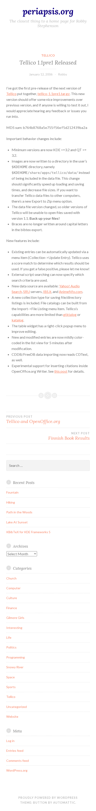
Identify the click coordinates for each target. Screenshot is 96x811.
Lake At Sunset (17, 522)
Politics (11, 647)
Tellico (48, 55)
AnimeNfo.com (70, 291)
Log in (10, 741)
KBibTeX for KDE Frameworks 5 (28, 532)
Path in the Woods (19, 512)
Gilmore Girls (15, 618)
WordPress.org (16, 770)
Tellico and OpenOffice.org (33, 419)
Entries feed (14, 750)
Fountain (12, 492)
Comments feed (17, 760)
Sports (11, 687)
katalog (17, 320)
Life (8, 637)
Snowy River (14, 667)
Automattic (64, 802)
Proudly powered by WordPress (48, 797)
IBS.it (47, 291)
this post (60, 371)
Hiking (10, 502)
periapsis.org (48, 11)
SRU (26, 291)
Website (12, 716)
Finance (11, 608)
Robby (62, 74)
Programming (15, 657)
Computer (13, 588)
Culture (11, 598)
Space (10, 677)
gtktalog (70, 314)
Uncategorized (16, 707)
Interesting (14, 628)
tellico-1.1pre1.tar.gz (54, 93)
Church (11, 578)
